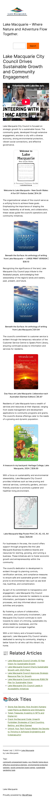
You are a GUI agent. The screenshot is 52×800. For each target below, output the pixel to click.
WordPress (27, 795)
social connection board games (23, 768)
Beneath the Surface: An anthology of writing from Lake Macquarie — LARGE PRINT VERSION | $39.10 (26, 258)
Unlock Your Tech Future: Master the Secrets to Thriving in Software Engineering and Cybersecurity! (28, 731)
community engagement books (15, 762)
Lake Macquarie (27, 750)
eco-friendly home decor (38, 762)
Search (33, 46)
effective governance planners (15, 765)
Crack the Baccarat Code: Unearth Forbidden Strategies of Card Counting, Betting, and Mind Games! (26, 722)
